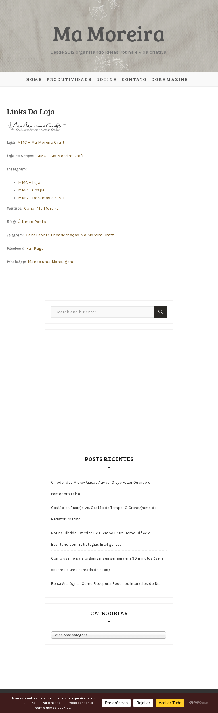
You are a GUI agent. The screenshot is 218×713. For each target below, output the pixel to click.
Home (34, 79)
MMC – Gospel (32, 190)
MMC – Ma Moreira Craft (41, 142)
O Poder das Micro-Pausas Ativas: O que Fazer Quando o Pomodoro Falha (101, 488)
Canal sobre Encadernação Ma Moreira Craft (70, 235)
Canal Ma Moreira (41, 208)
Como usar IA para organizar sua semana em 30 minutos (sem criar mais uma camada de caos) (107, 564)
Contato (134, 79)
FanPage (35, 248)
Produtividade (69, 79)
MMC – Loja (29, 182)
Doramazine (169, 79)
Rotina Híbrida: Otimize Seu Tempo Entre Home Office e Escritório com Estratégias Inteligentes (100, 539)
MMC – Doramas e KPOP (42, 197)
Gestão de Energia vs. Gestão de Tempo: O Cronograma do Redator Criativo (104, 513)
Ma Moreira (109, 32)
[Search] (160, 312)
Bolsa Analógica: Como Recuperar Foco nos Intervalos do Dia (105, 583)
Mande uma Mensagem (50, 261)
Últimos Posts (32, 221)
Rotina (106, 79)
